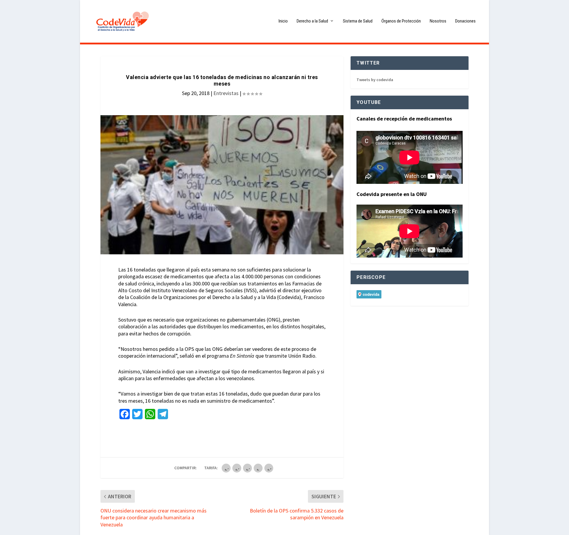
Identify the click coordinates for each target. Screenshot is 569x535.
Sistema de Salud (358, 21)
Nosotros (438, 21)
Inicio (283, 21)
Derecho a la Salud (312, 21)
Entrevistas (226, 93)
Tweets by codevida (375, 79)
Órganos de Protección (401, 21)
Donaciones (465, 21)
